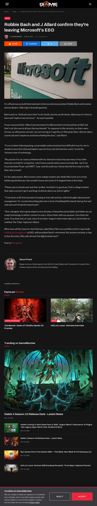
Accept (82, 496)
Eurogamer (17, 243)
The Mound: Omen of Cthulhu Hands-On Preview (24, 326)
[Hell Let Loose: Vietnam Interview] (72, 310)
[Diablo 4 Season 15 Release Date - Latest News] (48, 380)
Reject (59, 496)
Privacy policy (34, 502)
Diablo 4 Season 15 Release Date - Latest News (33, 414)
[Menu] (7, 4)
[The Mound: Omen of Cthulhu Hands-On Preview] (25, 310)
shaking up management (15, 232)
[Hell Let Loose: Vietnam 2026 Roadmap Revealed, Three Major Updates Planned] (11, 469)
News (7, 18)
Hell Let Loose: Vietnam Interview (67, 325)
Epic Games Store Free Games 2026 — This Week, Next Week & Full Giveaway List (55, 452)
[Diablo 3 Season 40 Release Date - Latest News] (11, 441)
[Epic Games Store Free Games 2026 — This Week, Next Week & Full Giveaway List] (11, 455)
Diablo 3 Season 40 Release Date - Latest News (41, 438)
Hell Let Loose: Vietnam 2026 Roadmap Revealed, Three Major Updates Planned (55, 465)
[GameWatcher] (48, 4)
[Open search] (90, 4)
